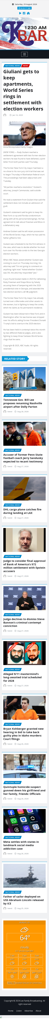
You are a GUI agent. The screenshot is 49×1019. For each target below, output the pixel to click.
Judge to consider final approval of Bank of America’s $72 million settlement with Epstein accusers (24, 566)
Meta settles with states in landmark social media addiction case (21, 845)
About (38, 1010)
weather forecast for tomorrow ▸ (24, 983)
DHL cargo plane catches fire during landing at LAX (22, 511)
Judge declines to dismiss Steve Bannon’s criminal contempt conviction (23, 622)
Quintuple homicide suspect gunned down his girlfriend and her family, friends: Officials (24, 790)
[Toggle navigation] (24, 54)
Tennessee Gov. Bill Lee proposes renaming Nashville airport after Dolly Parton (22, 403)
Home (10, 1010)
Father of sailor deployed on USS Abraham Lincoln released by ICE (23, 900)
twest (9, 411)
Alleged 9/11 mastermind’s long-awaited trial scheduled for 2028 (22, 677)
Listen (19, 1010)
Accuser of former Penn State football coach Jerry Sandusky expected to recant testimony (23, 458)
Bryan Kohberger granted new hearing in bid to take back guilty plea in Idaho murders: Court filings (23, 734)
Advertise (28, 1010)
